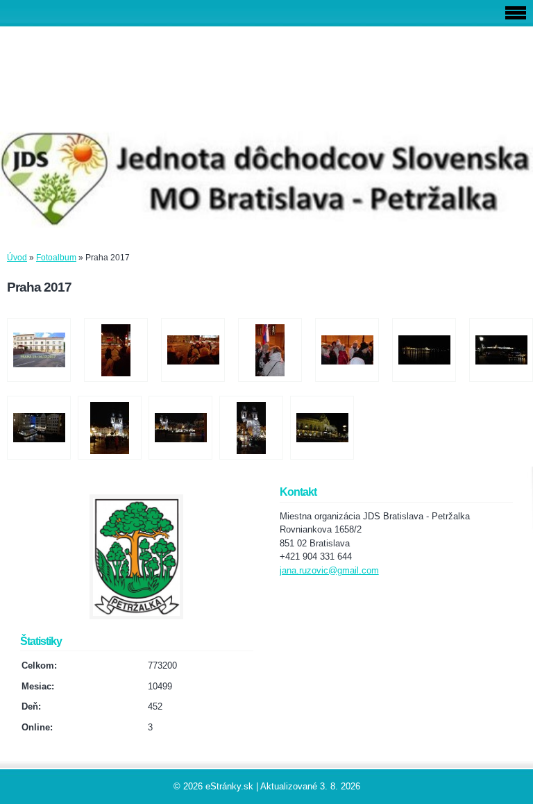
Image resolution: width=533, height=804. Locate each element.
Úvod (17, 257)
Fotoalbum (56, 257)
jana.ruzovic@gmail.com (329, 570)
